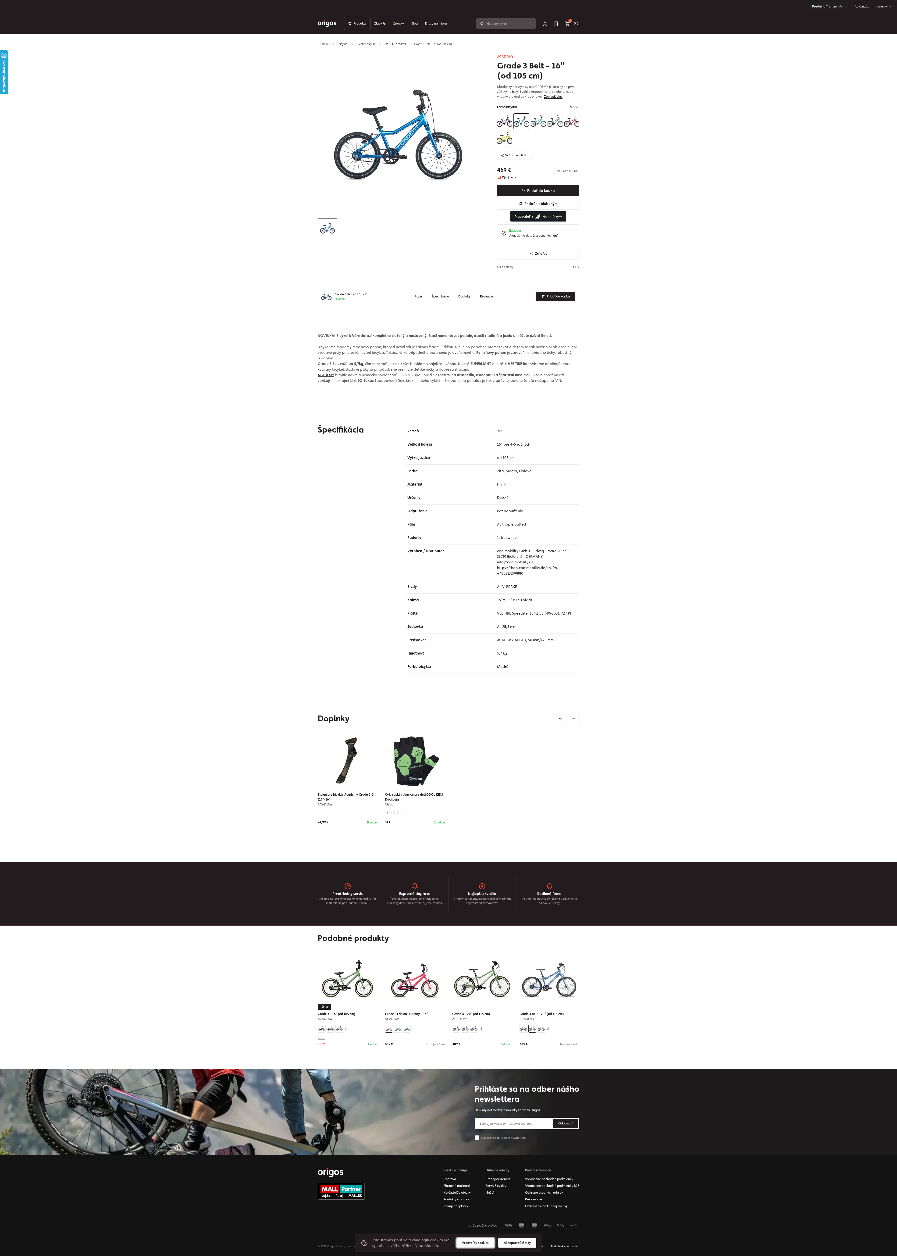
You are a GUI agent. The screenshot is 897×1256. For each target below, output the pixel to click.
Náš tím (491, 1192)
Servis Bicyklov (496, 1186)
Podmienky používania (565, 1246)
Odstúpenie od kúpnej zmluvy (546, 1206)
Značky (398, 23)
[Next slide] (573, 718)
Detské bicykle (366, 44)
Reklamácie (533, 1199)
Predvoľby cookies (475, 1243)
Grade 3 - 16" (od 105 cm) (336, 1014)
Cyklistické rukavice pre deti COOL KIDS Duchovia (414, 797)
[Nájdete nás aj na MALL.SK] (341, 1191)
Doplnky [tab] (464, 296)
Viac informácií (428, 1245)
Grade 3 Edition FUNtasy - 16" (406, 1014)
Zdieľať (541, 253)
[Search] (482, 23)
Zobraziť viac (553, 96)
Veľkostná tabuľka (516, 155)
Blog (414, 23)
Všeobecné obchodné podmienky (549, 1179)
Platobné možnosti (456, 1186)
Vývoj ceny (508, 177)
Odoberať (565, 1123)
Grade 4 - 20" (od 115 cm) (471, 1014)
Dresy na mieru (436, 23)
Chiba (389, 804)
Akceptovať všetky (517, 1243)
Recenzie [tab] (486, 296)
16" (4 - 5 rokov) (396, 44)
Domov (324, 44)
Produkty (360, 23)
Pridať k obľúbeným (541, 203)
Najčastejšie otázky (457, 1192)
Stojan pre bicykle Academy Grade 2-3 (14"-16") (346, 797)
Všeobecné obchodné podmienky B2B (552, 1186)
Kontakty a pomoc (456, 1199)
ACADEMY (505, 56)
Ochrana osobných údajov (544, 1192)
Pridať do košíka (541, 190)
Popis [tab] (418, 296)
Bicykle (342, 44)
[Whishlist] (556, 23)
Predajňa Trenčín (824, 6)
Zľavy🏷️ (380, 23)
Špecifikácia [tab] (440, 296)
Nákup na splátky (455, 1206)
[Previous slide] (560, 718)
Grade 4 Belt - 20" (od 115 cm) (542, 1014)
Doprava (449, 1179)
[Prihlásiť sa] (545, 23)
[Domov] (330, 1172)
